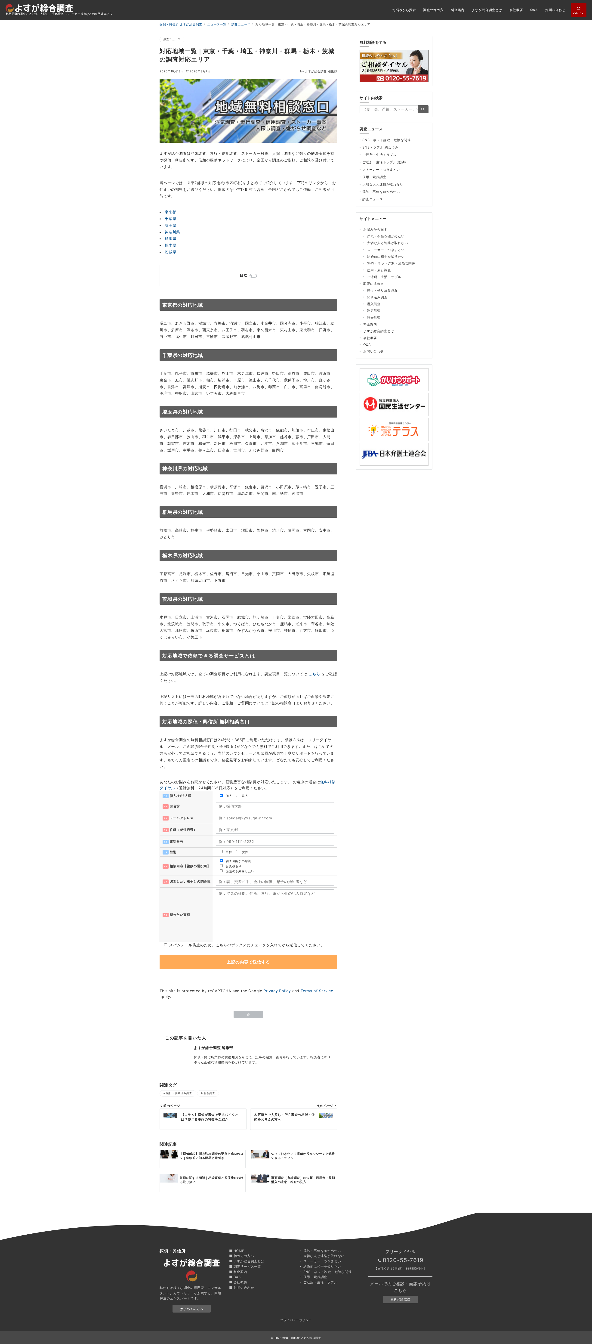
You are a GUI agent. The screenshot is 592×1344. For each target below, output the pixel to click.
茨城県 (170, 252)
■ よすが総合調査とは (246, 1261)
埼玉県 (170, 225)
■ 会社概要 (238, 1282)
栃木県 (170, 245)
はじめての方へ (192, 1309)
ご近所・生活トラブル (379, 155)
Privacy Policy (277, 990)
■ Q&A (235, 1277)
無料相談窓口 (400, 1299)
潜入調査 (374, 304)
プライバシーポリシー (295, 1320)
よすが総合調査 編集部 (318, 71)
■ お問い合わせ (241, 1287)
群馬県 (170, 238)
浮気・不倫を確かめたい (381, 192)
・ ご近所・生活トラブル (318, 1282)
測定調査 (374, 311)
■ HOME (236, 1251)
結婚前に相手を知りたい (386, 256)
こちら (314, 674)
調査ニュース (171, 39)
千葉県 (170, 218)
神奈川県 (172, 232)
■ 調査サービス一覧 (245, 1266)
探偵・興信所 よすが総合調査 (301, 1338)
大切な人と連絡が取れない (383, 184)
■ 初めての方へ (241, 1256)
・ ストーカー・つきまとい (320, 1261)
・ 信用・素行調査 (313, 1277)
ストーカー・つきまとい (381, 169)
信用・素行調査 (374, 177)
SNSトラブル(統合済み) (381, 147)
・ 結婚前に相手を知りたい (320, 1266)
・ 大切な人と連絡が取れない (321, 1256)
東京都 (170, 212)
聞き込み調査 (377, 297)
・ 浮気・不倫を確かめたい (320, 1251)
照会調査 (209, 1093)
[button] (248, 1014)
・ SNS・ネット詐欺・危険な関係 (325, 1272)
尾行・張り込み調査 (179, 1093)
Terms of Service (317, 990)
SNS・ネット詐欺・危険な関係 (386, 140)
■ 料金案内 (238, 1272)
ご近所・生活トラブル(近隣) (384, 162)
